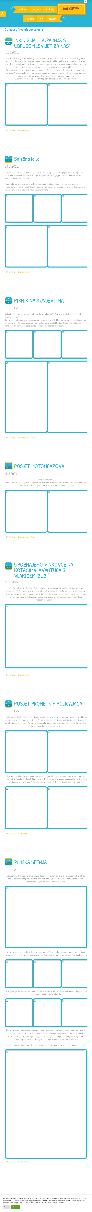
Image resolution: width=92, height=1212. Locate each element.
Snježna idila (26, 159)
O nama (37, 9)
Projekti (30, 18)
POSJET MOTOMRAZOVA (39, 466)
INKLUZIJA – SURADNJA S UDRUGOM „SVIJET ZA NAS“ (42, 43)
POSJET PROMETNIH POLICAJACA (48, 703)
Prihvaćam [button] (16, 1207)
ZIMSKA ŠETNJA (30, 862)
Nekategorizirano (23, 130)
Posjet (33, 437)
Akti (41, 18)
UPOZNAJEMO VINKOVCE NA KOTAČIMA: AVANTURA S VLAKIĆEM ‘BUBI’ (43, 570)
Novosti (53, 18)
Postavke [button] (6, 1207)
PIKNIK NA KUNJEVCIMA (39, 300)
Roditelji (50, 9)
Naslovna (23, 9)
